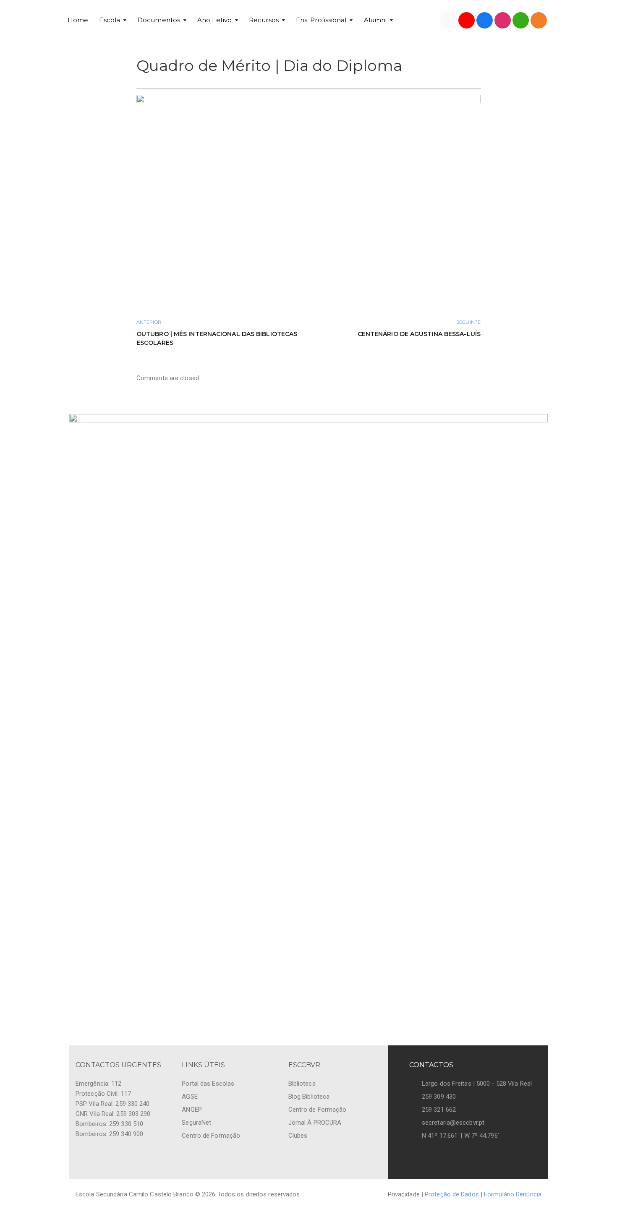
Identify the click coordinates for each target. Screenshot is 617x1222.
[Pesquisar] (520, 20)
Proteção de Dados (452, 1194)
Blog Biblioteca (309, 1096)
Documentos (158, 20)
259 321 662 (439, 1109)
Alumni (375, 20)
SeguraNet (196, 1122)
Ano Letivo (214, 20)
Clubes (298, 1135)
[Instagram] (502, 20)
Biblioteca (302, 1083)
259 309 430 (439, 1096)
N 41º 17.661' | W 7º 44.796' (460, 1135)
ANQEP (192, 1109)
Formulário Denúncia (512, 1194)
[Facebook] (484, 20)
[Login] (538, 20)
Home (78, 20)
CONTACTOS (431, 1065)
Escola (109, 20)
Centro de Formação (211, 1135)
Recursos (264, 20)
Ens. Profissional (321, 20)
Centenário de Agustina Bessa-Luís (419, 334)
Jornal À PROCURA (315, 1122)
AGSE (189, 1096)
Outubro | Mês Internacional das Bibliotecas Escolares (216, 338)
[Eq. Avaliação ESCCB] (448, 20)
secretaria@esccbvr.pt (453, 1122)
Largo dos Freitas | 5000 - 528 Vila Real (477, 1083)
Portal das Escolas (208, 1083)
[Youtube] (466, 20)
